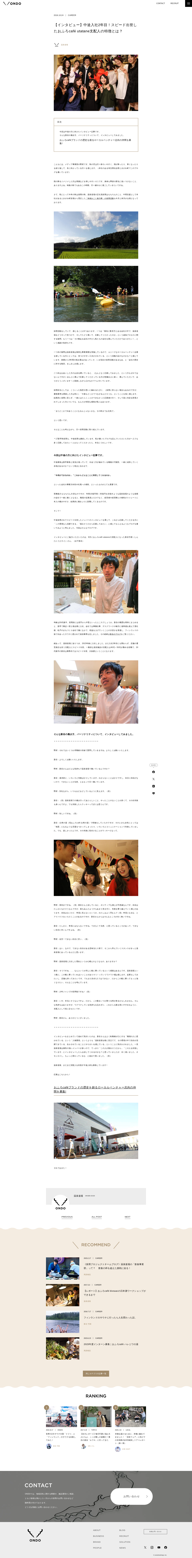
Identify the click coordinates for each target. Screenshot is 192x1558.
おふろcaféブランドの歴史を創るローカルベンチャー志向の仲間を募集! (95, 142)
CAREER (72, 15)
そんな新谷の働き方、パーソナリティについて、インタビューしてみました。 (92, 135)
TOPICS (94, 1430)
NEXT (127, 1217)
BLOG (122, 1530)
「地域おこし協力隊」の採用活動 (100, 198)
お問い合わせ (131, 1496)
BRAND (97, 1542)
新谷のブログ (115, 634)
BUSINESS (98, 1536)
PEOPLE (97, 1548)
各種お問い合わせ (155, 1531)
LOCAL (128, 1430)
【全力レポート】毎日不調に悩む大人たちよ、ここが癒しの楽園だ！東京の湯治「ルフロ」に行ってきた (95, 1437)
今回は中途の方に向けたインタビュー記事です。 (80, 132)
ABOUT (96, 1530)
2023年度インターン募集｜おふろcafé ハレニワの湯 (111, 1344)
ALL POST (97, 1217)
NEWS (122, 1548)
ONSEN (60, 1430)
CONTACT (160, 3)
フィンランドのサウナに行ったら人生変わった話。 (110, 1317)
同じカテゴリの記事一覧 (96, 1374)
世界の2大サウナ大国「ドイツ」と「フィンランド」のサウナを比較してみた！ (61, 1437)
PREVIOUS (67, 1217)
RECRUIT (175, 3)
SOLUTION (124, 1542)
